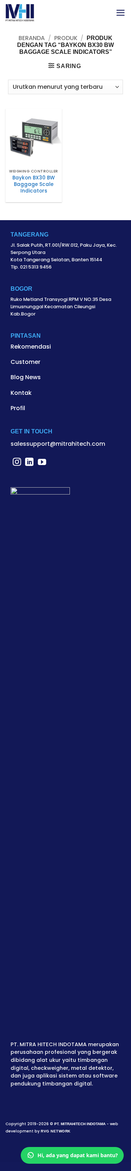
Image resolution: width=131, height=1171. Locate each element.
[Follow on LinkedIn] (29, 462)
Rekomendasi (31, 346)
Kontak (21, 393)
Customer (25, 362)
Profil (18, 408)
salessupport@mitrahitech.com (58, 444)
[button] (121, 12)
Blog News (26, 377)
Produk (66, 38)
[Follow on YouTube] (42, 462)
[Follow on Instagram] (17, 462)
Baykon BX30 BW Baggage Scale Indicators (33, 184)
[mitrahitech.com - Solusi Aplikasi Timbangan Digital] (19, 12)
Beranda (32, 38)
